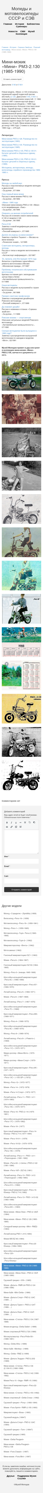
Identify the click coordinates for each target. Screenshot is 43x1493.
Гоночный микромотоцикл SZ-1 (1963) (20, 955)
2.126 (13, 96)
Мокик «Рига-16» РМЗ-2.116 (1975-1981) (19, 1112)
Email (7, 866)
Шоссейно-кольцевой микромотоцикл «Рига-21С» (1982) (20, 1183)
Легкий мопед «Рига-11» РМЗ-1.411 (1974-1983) (19, 1098)
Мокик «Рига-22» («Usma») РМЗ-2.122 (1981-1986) (20, 1164)
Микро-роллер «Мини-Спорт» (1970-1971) (20, 1061)
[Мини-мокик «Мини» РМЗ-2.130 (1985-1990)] (21, 376)
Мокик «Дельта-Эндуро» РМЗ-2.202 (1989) (19, 1359)
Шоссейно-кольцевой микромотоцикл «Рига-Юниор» (20, 1259)
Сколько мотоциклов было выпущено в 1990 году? (19, 332)
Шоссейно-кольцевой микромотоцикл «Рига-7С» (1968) (20, 1007)
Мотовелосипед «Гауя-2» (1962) (18, 940)
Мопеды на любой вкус (12, 183)
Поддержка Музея (26, 1476)
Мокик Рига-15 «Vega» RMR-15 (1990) (20, 1380)
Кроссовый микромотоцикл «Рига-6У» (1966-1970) (20, 985)
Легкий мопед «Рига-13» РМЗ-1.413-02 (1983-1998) (21, 1198)
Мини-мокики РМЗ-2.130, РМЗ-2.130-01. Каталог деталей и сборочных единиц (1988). (19, 161)
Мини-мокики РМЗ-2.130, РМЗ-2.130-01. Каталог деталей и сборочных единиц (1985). (19, 153)
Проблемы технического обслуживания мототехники (19, 270)
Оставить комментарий (12, 79)
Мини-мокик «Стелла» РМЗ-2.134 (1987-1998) (21, 1320)
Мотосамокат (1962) (12, 950)
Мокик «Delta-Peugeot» (14, 1439)
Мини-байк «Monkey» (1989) (16, 1348)
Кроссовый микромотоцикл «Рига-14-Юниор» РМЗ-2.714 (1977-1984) (20, 1132)
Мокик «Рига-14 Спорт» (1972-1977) (19, 1092)
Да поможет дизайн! (10, 306)
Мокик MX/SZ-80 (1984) (14, 1238)
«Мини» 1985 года (10, 202)
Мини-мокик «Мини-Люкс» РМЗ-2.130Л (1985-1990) (21, 1274)
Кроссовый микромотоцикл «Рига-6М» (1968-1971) (21, 1015)
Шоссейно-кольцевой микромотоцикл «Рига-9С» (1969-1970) (20, 1027)
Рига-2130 (6, 224)
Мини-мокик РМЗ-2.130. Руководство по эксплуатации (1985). (19, 145)
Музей (31, 31)
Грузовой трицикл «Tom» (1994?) (18, 1429)
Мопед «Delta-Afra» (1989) (15, 1343)
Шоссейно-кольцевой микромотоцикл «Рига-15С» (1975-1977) (20, 1105)
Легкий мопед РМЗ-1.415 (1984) (18, 1233)
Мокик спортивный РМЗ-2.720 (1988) (20, 1331)
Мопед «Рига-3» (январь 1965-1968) (20, 972)
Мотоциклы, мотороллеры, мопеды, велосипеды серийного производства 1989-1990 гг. (21, 170)
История (19, 24)
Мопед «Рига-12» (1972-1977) (17, 1082)
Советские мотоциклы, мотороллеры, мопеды (18, 246)
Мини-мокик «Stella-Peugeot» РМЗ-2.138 (17, 1445)
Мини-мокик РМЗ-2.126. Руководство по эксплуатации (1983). (19, 139)
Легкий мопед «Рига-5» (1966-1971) (19, 991)
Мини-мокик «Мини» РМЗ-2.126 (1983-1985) (21, 1220)
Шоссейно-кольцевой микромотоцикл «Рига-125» (20, 1252)
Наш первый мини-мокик (13, 194)
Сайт (6, 876)
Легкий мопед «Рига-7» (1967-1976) (19, 1001)
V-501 (20, 84)
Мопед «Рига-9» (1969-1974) (16, 1033)
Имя (6, 856)
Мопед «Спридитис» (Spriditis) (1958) (20, 913)
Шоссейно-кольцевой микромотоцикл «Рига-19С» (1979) (20, 1149)
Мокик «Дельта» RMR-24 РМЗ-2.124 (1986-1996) (19, 1286)
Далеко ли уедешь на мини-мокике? (18, 234)
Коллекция (21, 34)
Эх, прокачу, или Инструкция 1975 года (19, 258)
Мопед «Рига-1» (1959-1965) (16, 928)
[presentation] (7, 822)
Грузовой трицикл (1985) (14, 1434)
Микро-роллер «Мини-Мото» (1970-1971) (19, 1054)
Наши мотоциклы (9, 285)
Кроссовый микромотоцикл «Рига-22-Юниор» (20, 1386)
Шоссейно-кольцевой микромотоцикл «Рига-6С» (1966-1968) (20, 978)
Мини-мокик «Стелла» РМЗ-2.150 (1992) (21, 1392)
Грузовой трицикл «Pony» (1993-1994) (20, 1402)
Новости (12, 31)
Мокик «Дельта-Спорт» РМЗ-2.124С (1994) (19, 1423)
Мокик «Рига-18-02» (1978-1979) (18, 1143)
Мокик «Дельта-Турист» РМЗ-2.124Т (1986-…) (19, 1305)
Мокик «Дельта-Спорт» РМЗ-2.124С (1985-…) (19, 1298)
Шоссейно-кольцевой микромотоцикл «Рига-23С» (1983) (20, 1205)
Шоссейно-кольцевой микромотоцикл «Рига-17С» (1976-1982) (20, 1120)
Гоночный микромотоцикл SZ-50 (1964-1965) (21, 966)
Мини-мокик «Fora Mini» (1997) (17, 1456)
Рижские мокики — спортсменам (16, 317)
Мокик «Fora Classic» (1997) (16, 1451)
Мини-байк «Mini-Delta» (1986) (17, 1292)
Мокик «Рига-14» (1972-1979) (17, 1087)
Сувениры (21, 26)
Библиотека (33, 24)
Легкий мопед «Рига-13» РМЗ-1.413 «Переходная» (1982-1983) (19, 1176)
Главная (7, 24)
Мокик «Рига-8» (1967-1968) (16, 996)
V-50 (14, 84)
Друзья (10, 1476)
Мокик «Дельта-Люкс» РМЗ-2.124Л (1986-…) (19, 1313)
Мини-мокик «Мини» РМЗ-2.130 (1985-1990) (21, 1266)
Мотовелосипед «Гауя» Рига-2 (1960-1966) (20, 934)
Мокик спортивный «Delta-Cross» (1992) (21, 1397)
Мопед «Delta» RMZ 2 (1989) (16, 1353)
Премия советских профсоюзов (16, 296)
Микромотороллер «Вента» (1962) (19, 945)
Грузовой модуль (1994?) (15, 1417)
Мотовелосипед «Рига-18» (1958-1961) (21, 923)
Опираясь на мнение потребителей (17, 213)
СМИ (22, 31)
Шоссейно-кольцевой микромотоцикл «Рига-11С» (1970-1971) (20, 1046)
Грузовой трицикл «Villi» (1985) (17, 1280)
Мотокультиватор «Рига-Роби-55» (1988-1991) (19, 1337)
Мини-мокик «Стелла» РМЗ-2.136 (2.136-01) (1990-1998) (18, 1367)
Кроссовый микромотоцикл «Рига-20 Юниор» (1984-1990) (20, 1244)
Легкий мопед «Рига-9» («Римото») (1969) (19, 1039)
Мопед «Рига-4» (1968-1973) (16, 1021)
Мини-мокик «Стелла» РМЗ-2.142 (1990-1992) (21, 1374)
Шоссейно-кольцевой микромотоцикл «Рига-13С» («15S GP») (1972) (20, 1076)
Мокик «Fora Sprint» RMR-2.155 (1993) (20, 1407)
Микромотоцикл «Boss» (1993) (17, 1412)
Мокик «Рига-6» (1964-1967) (16, 960)
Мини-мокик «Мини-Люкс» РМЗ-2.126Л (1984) (21, 1213)
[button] (7, 823)
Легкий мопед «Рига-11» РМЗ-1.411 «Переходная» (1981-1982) (19, 1156)
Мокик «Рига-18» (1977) (14, 1126)
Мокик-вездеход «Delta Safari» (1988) (20, 1326)
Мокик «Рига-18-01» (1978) (15, 1138)
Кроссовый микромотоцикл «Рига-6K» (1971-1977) (21, 1068)
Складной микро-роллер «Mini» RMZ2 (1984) (20, 1227)
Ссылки (21, 1478)
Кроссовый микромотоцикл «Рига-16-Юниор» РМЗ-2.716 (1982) (20, 1191)
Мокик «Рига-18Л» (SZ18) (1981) (18, 1170)
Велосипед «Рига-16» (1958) (16, 918)
